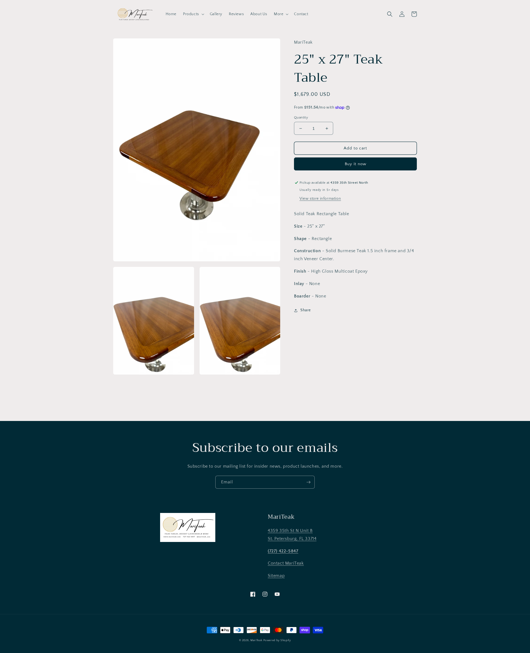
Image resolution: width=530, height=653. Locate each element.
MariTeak (256, 640)
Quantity (301, 117)
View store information (320, 198)
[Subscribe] (308, 482)
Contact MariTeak (286, 563)
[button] (193, 14)
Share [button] (305, 310)
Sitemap (276, 575)
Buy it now (355, 164)
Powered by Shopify (277, 640)
